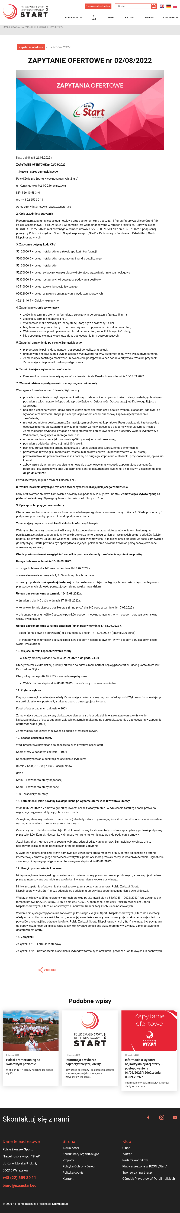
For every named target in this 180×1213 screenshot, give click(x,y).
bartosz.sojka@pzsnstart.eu (112, 665)
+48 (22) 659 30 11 (19, 1178)
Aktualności (72, 17)
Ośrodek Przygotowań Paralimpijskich (148, 1178)
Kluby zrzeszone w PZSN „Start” (144, 1166)
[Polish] (175, 6)
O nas (94, 17)
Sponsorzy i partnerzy (137, 1172)
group (60, 1203)
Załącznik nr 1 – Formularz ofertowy (38, 944)
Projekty (130, 17)
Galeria (149, 17)
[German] (168, 6)
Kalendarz (169, 17)
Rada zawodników (135, 1160)
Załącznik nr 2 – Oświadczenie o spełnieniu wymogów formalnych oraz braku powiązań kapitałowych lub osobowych (89, 951)
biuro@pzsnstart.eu (19, 1185)
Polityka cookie (73, 1172)
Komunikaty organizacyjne (81, 1154)
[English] (162, 6)
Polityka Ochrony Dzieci (79, 1166)
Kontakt (68, 1178)
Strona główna (11, 27)
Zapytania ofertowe (31, 47)
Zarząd (127, 1154)
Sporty (111, 17)
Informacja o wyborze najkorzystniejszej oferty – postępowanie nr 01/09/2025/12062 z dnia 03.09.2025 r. (144, 1068)
